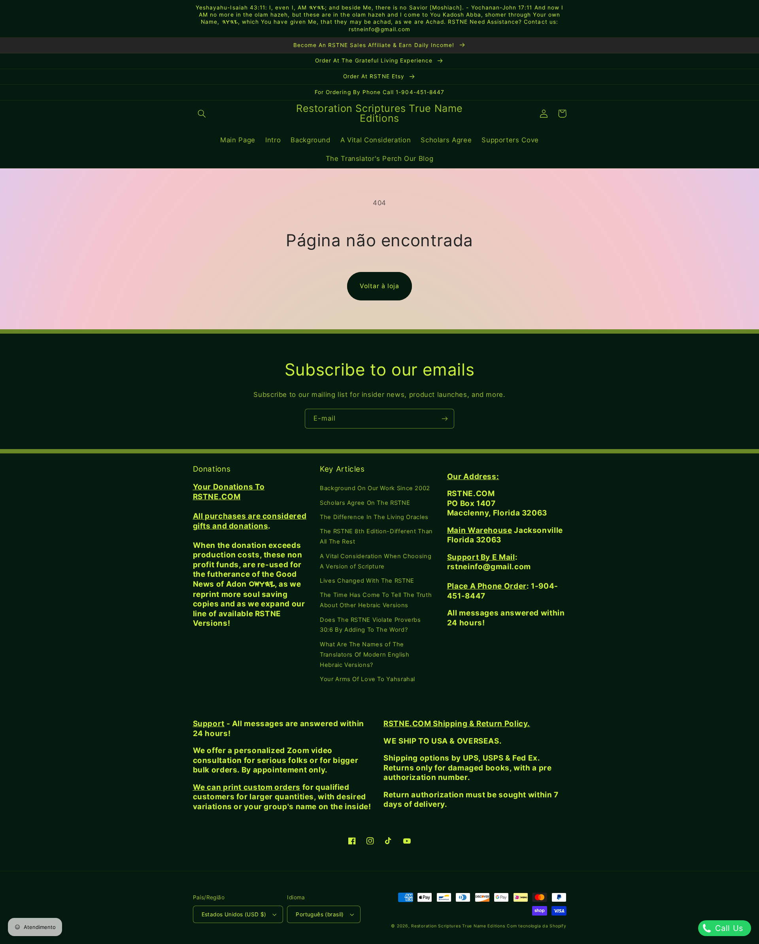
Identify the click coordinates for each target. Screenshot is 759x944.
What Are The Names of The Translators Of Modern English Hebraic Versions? (364, 654)
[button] (202, 113)
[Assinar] (445, 418)
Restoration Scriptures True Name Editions (458, 926)
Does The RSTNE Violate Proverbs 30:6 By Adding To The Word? (370, 625)
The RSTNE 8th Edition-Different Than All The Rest (376, 536)
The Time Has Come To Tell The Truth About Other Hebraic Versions (376, 600)
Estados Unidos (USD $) (234, 914)
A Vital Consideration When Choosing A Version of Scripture (375, 561)
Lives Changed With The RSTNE (367, 580)
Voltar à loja (380, 286)
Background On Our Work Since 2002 (375, 488)
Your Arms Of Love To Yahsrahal (367, 679)
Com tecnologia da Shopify (536, 926)
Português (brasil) (320, 914)
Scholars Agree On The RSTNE (365, 502)
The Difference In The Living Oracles (374, 517)
